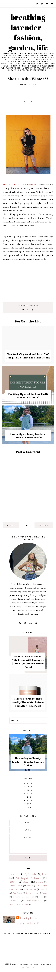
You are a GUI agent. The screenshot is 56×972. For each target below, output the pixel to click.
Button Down (15, 885)
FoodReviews (30, 889)
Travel (12, 881)
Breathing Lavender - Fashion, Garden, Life (28, 32)
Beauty (28, 893)
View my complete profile (28, 923)
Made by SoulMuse (28, 968)
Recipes (26, 904)
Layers (37, 878)
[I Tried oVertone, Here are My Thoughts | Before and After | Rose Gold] (28, 710)
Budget (26, 881)
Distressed (13, 900)
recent (11, 525)
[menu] (4, 3)
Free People (17, 893)
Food (29, 885)
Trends (32, 874)
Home (44, 893)
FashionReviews (33, 900)
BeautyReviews (15, 904)
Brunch (39, 881)
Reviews (16, 896)
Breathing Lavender (29, 918)
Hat (36, 893)
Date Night (23, 306)
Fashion (34, 306)
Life (44, 874)
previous (44, 525)
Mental (43, 889)
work (41, 896)
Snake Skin (29, 896)
